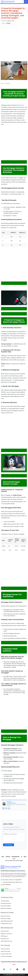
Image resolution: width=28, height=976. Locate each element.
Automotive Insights (6, 906)
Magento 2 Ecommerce (6, 933)
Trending (8, 23)
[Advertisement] (14, 45)
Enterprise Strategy (5, 918)
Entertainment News (6, 903)
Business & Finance (5, 916)
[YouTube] (9, 808)
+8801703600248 (6, 884)
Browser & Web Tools (6, 954)
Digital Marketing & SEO (7, 921)
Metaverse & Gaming (6, 908)
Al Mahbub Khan (11, 803)
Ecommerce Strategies (6, 956)
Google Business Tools (6, 923)
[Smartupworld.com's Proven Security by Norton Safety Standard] (14, 890)
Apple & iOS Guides (5, 951)
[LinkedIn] (3, 808)
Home (2, 83)
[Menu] (26, 1)
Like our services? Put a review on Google (14, 860)
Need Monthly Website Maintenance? (14, 962)
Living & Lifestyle (5, 901)
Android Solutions (5, 949)
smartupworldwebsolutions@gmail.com (12, 882)
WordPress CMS (5, 931)
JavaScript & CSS (5, 938)
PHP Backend (4, 936)
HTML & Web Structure (6, 941)
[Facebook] (6, 808)
